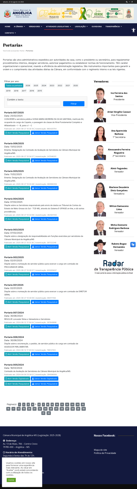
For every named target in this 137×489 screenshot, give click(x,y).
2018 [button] (16, 91)
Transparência (112, 26)
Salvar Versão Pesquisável (45, 133)
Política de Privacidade (105, 453)
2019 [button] (8, 91)
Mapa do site (100, 449)
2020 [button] (75, 85)
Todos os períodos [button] (14, 85)
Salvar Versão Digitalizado (45, 378)
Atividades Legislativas (57, 26)
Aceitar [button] (11, 480)
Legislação (80, 26)
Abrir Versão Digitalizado (18, 378)
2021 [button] (68, 85)
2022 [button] (60, 85)
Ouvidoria (97, 26)
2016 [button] (32, 91)
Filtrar (74, 103)
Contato (9, 33)
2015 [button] (39, 91)
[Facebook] (132, 2)
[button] (133, 30)
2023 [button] (52, 85)
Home (7, 26)
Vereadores (34, 26)
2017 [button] (24, 91)
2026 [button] (28, 85)
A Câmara (18, 26)
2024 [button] (44, 85)
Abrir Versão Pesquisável (18, 133)
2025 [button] (36, 85)
